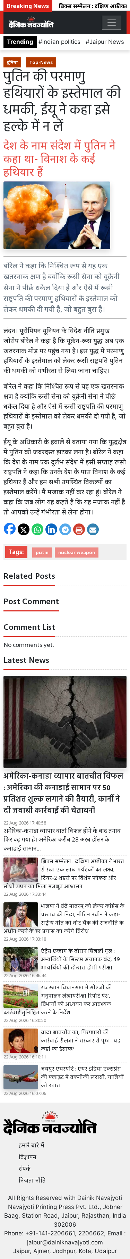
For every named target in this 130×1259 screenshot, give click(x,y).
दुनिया (12, 62)
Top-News (41, 62)
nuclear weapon (76, 552)
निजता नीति (32, 1180)
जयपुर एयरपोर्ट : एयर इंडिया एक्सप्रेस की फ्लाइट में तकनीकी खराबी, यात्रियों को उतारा (82, 1077)
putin (42, 552)
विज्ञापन (27, 1157)
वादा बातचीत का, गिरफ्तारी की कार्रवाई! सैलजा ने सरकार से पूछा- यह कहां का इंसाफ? (80, 1041)
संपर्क (25, 1168)
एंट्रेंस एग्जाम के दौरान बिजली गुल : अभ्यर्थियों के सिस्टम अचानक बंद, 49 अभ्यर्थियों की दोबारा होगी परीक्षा (80, 959)
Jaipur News (106, 41)
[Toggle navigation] (111, 23)
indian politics (61, 41)
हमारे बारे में (31, 1145)
